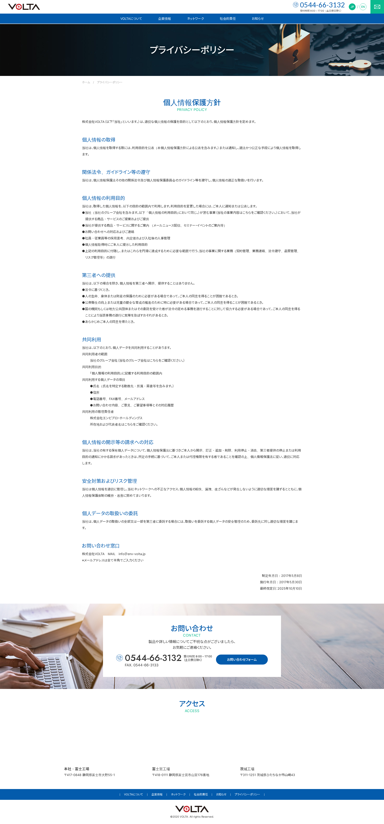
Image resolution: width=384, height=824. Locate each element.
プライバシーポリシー (247, 794)
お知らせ (258, 18)
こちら (247, 213)
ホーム (86, 82)
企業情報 (164, 18)
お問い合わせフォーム (242, 660)
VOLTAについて (131, 18)
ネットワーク (195, 18)
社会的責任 (228, 18)
